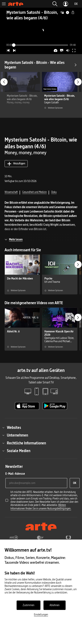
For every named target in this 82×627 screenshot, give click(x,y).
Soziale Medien (18, 450)
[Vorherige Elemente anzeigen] (4, 82)
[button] (55, 4)
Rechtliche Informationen (26, 443)
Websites (14, 427)
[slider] (41, 45)
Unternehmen (17, 435)
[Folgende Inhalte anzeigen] (78, 82)
